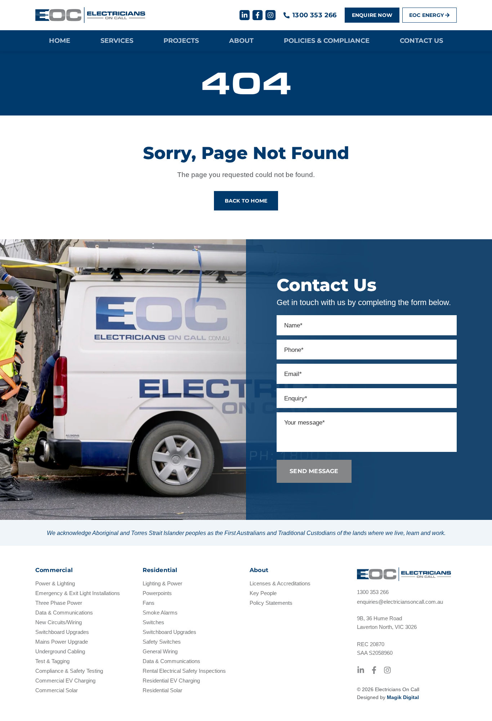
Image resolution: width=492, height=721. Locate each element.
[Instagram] (270, 15)
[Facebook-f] (257, 15)
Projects (181, 41)
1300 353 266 (314, 15)
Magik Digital (403, 697)
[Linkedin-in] (245, 15)
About (241, 41)
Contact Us (421, 41)
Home (59, 41)
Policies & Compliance (327, 41)
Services (116, 41)
